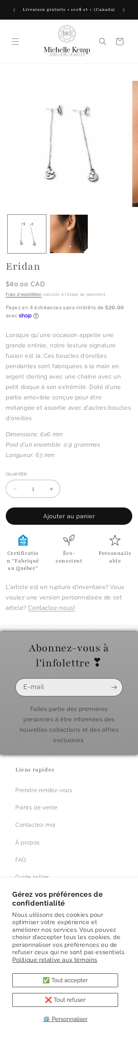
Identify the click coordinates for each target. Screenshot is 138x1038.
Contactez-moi (35, 825)
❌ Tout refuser (65, 999)
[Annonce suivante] (123, 10)
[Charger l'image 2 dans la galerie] (69, 234)
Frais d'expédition (24, 294)
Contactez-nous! (51, 607)
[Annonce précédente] (14, 10)
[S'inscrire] (113, 687)
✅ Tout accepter (65, 980)
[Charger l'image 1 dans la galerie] (27, 234)
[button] (15, 41)
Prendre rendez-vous (43, 790)
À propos (27, 842)
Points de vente (36, 807)
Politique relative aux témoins (54, 959)
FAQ (20, 860)
